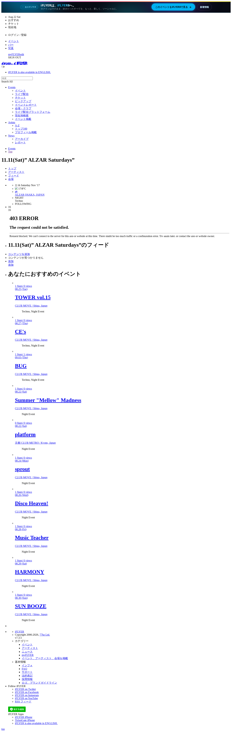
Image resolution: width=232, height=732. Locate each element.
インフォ (27, 665)
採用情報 (27, 679)
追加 (11, 261)
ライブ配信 (22, 94)
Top (10, 151)
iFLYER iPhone (23, 717)
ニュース (27, 651)
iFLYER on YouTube (26, 698)
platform (25, 434)
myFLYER (14, 54)
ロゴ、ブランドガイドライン (39, 682)
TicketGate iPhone (25, 720)
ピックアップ (23, 101)
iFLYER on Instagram (27, 695)
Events (11, 87)
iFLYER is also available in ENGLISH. (29, 72)
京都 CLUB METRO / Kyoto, (35, 442)
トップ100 (21, 128)
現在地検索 (22, 115)
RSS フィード (23, 701)
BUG (21, 366)
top (3, 729)
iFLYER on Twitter (25, 689)
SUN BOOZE (30, 606)
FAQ (24, 668)
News (11, 135)
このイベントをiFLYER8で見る (173, 7)
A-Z (17, 125)
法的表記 (27, 675)
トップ (12, 168)
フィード (13, 175)
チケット (20, 97)
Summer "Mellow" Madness (48, 400)
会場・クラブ (23, 108)
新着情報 (204, 6)
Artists (11, 122)
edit (22, 54)
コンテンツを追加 (19, 254)
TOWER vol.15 (33, 297)
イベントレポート (26, 104)
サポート (27, 672)
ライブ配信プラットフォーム (32, 111)
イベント (13, 41)
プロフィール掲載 (26, 132)
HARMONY (29, 572)
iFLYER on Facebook (27, 692)
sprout (22, 469)
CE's (20, 332)
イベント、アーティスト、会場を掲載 (45, 658)
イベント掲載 (23, 119)
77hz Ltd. (45, 634)
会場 (11, 179)
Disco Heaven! (31, 503)
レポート (20, 142)
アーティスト (16, 172)
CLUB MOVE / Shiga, (31, 305)
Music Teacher (32, 537)
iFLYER (19, 631)
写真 (11, 48)
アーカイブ (22, 138)
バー (11, 44)
